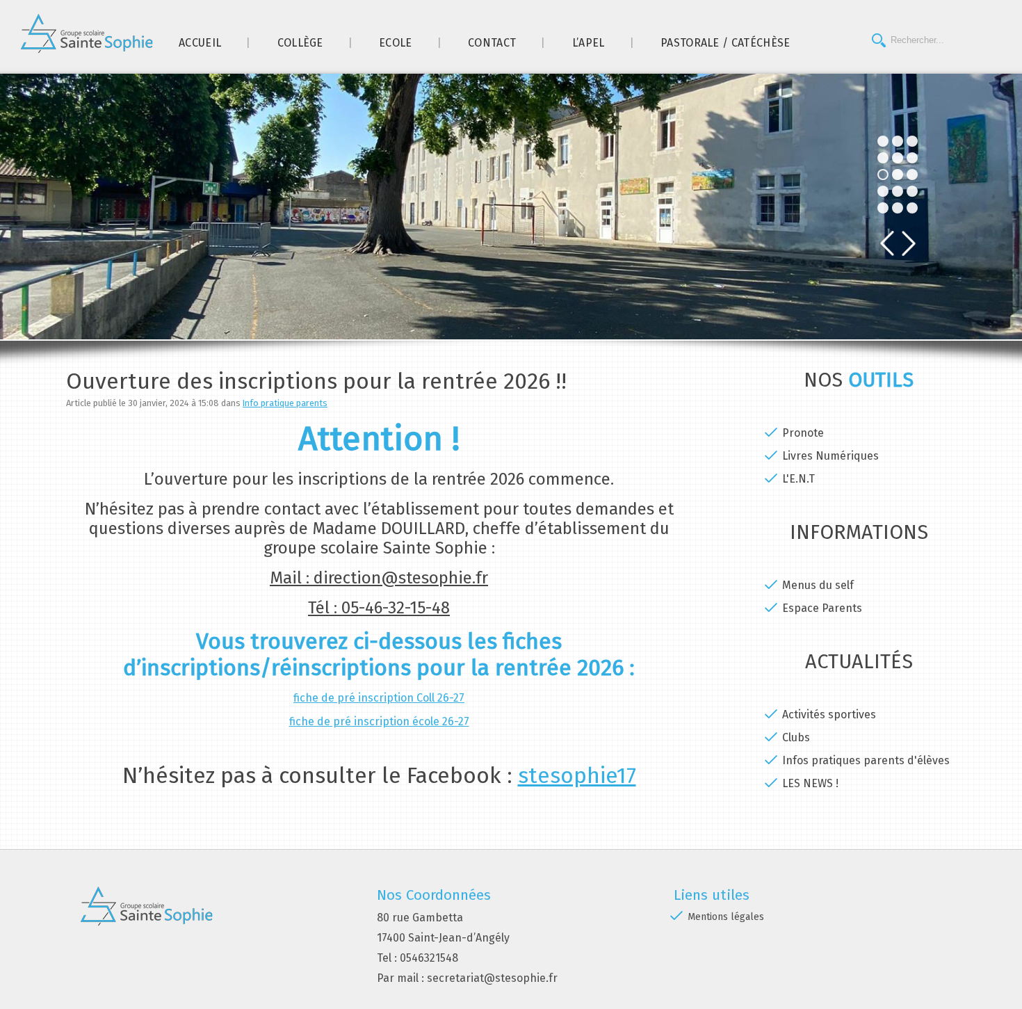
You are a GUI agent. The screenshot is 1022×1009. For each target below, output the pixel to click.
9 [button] (897, 191)
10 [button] (897, 207)
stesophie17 (577, 775)
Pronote (803, 432)
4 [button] (883, 191)
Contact (492, 42)
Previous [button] (886, 243)
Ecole (395, 42)
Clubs (796, 737)
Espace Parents (822, 608)
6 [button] (897, 141)
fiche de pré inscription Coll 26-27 (378, 697)
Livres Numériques (830, 455)
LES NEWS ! (810, 783)
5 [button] (883, 207)
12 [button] (912, 157)
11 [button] (912, 141)
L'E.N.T (798, 478)
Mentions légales (726, 917)
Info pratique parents (285, 403)
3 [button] (883, 174)
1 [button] (883, 141)
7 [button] (897, 157)
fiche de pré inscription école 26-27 (379, 721)
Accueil (200, 42)
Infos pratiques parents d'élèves (866, 760)
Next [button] (909, 243)
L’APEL (588, 42)
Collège (300, 42)
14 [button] (912, 191)
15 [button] (912, 207)
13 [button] (912, 174)
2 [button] (883, 157)
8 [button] (897, 174)
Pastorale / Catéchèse (725, 42)
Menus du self (818, 585)
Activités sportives (829, 714)
